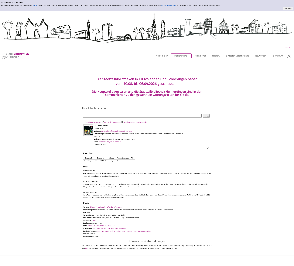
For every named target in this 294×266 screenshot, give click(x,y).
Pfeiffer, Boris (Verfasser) (124, 131)
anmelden (288, 48)
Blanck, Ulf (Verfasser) (108, 131)
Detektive (107, 228)
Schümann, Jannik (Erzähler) (106, 231)
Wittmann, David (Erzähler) (143, 231)
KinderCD (95, 220)
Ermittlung (114, 228)
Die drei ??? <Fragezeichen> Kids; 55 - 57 (112, 142)
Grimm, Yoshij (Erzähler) (125, 231)
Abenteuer (122, 228)
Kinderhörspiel (98, 228)
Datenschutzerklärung (168, 5)
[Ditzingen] (15, 56)
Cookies (34, 5)
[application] (181, 55)
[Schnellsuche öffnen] (289, 56)
